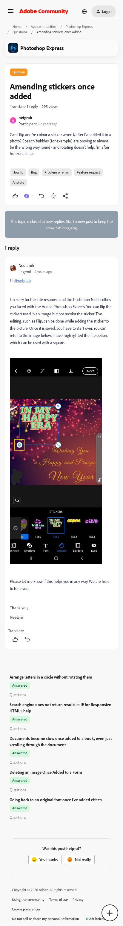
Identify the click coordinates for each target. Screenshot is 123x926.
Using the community (28, 899)
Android (18, 182)
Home (17, 26)
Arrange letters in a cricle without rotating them (51, 676)
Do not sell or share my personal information (45, 918)
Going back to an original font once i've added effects (56, 799)
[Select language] (84, 11)
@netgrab (22, 280)
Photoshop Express (79, 26)
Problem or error (56, 172)
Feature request (88, 172)
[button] (10, 13)
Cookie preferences (26, 909)
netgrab (25, 117)
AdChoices (97, 918)
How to (18, 172)
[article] (61, 453)
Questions (20, 32)
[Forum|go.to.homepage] (43, 11)
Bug (34, 172)
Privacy (78, 899)
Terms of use (58, 899)
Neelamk (26, 265)
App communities (43, 26)
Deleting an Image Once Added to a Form (46, 772)
